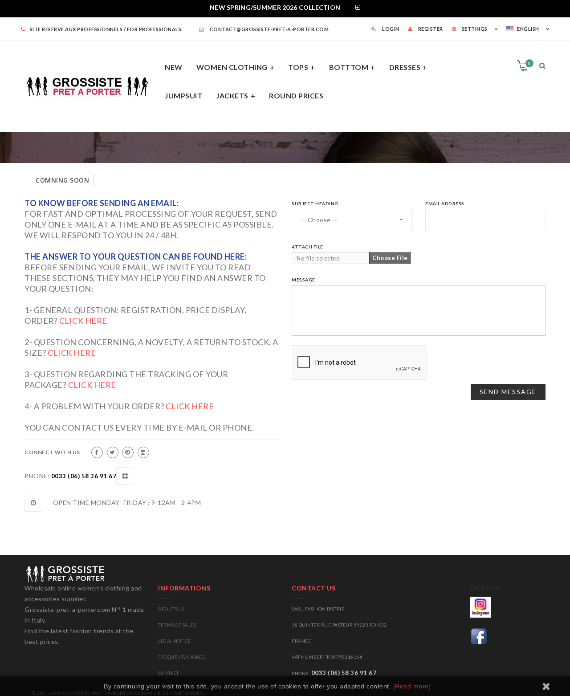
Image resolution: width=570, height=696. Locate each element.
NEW (174, 67)
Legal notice (174, 640)
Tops (298, 67)
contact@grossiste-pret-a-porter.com (268, 29)
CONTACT (168, 673)
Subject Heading (315, 203)
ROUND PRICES (296, 95)
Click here (83, 321)
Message (303, 279)
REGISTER (430, 29)
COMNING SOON (62, 180)
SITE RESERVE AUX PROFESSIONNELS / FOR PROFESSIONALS (105, 29)
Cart (529, 63)
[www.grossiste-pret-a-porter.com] (91, 85)
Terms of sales (177, 624)
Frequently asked (181, 656)
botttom (349, 67)
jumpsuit (183, 95)
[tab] (285, 8)
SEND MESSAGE (508, 391)
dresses (405, 67)
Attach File (307, 246)
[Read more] (412, 686)
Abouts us (171, 608)
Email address (444, 203)
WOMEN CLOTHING (232, 67)
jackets (232, 95)
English (528, 29)
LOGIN (390, 29)
